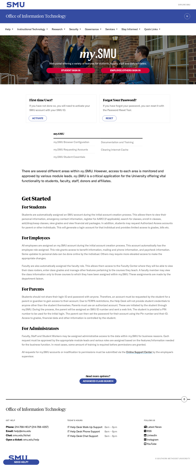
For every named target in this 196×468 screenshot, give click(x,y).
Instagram (152, 439)
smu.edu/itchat (21, 435)
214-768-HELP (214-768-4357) (32, 427)
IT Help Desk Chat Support (82, 436)
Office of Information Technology (36, 16)
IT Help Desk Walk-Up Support (84, 427)
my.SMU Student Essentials (69, 156)
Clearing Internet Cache (114, 149)
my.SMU (58, 133)
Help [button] (8, 29)
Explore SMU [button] (184, 5)
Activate (37, 118)
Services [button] (110, 29)
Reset (109, 118)
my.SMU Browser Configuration (71, 142)
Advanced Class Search (98, 381)
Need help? (21, 462)
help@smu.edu (22, 431)
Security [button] (74, 29)
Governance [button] (92, 29)
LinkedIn (151, 435)
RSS (149, 431)
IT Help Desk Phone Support (83, 431)
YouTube (151, 443)
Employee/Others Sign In (125, 70)
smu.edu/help (31, 439)
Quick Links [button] (151, 29)
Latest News (154, 427)
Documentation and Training (117, 142)
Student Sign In (70, 70)
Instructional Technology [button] (31, 29)
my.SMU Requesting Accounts (70, 149)
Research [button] (57, 29)
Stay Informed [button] (129, 29)
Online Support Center (139, 352)
